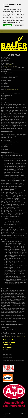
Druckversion (6, 413)
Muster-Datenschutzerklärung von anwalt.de (15, 336)
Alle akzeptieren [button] (7, 25)
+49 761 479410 (8, 64)
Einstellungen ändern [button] (18, 25)
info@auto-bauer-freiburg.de (11, 66)
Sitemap (10, 413)
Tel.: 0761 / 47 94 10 (8, 349)
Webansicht (23, 413)
